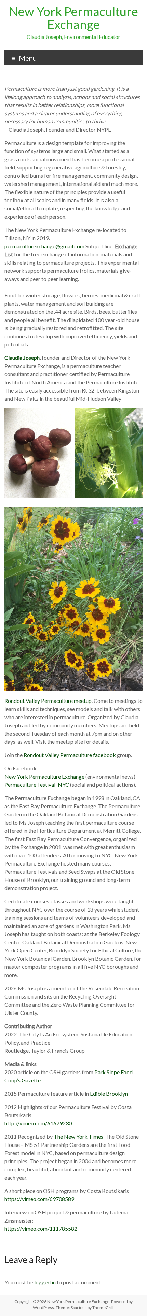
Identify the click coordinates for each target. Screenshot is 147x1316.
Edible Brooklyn (108, 1093)
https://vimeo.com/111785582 (40, 1228)
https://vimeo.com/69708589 (39, 1199)
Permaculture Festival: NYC (36, 784)
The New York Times (78, 1136)
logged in (45, 1282)
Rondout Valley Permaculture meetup (48, 700)
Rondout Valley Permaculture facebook (70, 755)
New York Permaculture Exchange (73, 18)
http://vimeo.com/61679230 (38, 1123)
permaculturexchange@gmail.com (44, 246)
